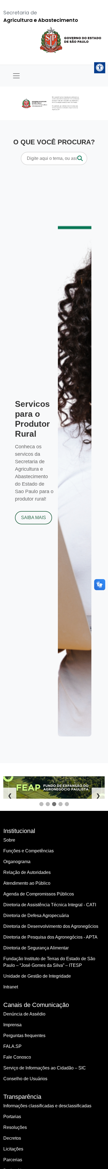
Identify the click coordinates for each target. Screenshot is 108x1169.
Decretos (12, 1138)
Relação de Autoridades (27, 872)
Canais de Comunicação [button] (36, 1004)
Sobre (9, 840)
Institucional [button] (19, 830)
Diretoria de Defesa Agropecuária (36, 915)
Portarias (12, 1116)
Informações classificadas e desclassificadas (47, 1105)
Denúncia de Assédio (24, 1014)
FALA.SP (12, 1046)
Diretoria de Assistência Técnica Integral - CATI (49, 904)
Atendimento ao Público (26, 883)
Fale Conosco (17, 1057)
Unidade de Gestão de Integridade (37, 976)
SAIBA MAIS (33, 517)
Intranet (10, 987)
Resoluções (15, 1127)
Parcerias (12, 1159)
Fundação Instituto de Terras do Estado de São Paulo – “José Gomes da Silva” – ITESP (49, 962)
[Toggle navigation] (16, 76)
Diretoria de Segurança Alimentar (36, 948)
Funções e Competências (28, 850)
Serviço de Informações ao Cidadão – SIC (44, 1068)
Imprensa (12, 1024)
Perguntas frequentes (24, 1035)
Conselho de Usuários (25, 1078)
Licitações (13, 1149)
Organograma (16, 861)
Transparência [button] (22, 1096)
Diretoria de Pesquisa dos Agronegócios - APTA (50, 937)
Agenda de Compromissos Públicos (38, 894)
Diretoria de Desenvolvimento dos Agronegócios (50, 926)
